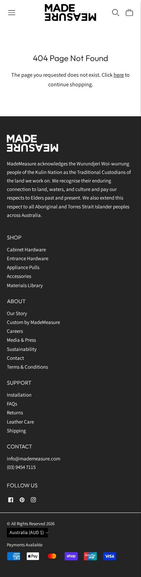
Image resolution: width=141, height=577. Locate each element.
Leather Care (20, 421)
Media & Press (21, 340)
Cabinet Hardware (26, 249)
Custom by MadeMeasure (34, 322)
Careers (15, 331)
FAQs (12, 403)
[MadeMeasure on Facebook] (10, 501)
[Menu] (11, 12)
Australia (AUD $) (27, 532)
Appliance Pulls (23, 267)
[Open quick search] (115, 12)
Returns (15, 412)
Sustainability (22, 349)
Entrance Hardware (27, 258)
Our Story (17, 313)
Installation (19, 394)
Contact (15, 358)
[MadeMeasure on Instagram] (33, 501)
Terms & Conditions (27, 367)
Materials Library (25, 285)
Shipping (16, 430)
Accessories (19, 276)
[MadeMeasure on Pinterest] (22, 501)
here (119, 74)
